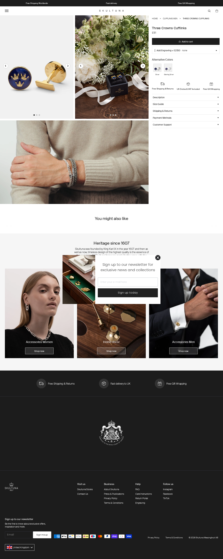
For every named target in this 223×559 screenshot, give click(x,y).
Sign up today (128, 293)
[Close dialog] (157, 257)
